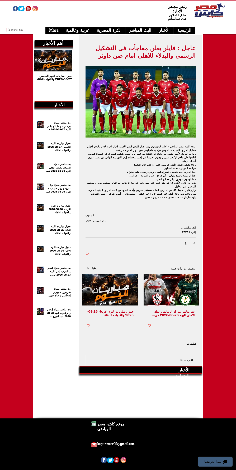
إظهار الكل (91, 268)
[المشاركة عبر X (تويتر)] (185, 243)
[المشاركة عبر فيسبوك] (194, 243)
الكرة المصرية (188, 227)
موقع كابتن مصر (99, 220)
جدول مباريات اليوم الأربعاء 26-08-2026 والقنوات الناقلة (110, 313)
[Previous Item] (66, 60)
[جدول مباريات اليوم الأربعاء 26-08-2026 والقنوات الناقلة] (110, 289)
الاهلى (88, 220)
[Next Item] (39, 60)
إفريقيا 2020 (189, 232)
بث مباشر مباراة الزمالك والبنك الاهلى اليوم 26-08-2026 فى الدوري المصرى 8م (174, 313)
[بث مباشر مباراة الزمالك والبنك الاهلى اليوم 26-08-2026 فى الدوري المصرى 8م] (171, 289)
